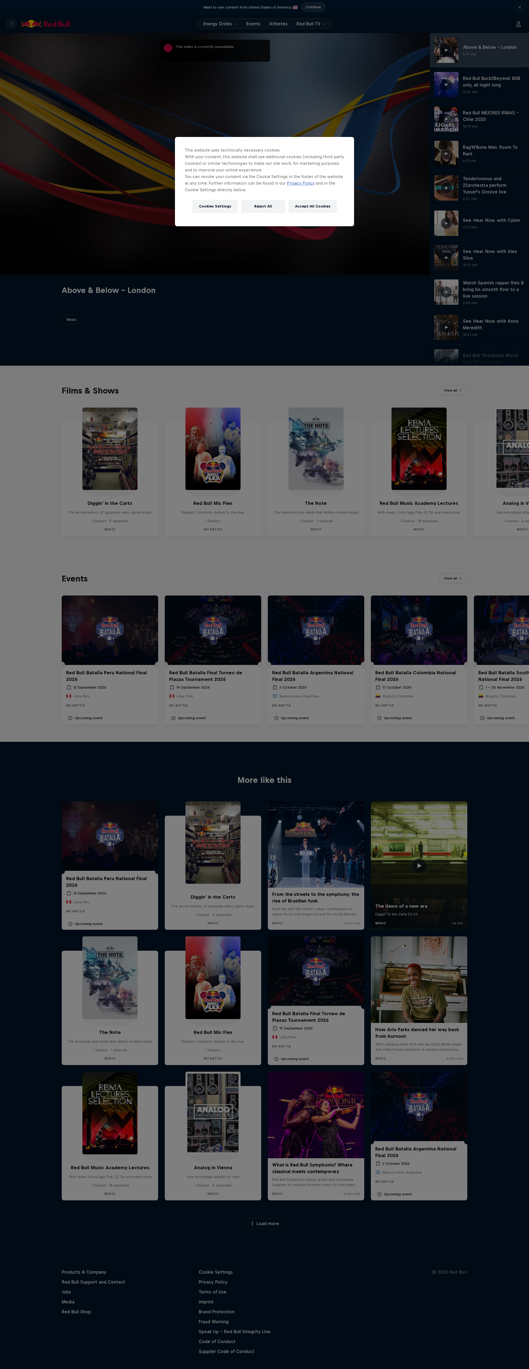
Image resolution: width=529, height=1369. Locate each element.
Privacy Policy (301, 183)
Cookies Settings (215, 206)
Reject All (263, 206)
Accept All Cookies (312, 206)
